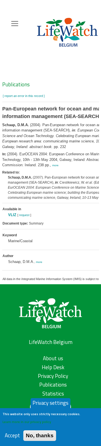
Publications (16, 84)
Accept (12, 435)
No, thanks (40, 435)
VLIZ (12, 215)
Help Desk (53, 367)
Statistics (53, 394)
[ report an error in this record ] (24, 96)
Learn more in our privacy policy (27, 421)
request (24, 215)
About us (53, 358)
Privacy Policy (53, 376)
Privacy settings (50, 403)
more (55, 165)
